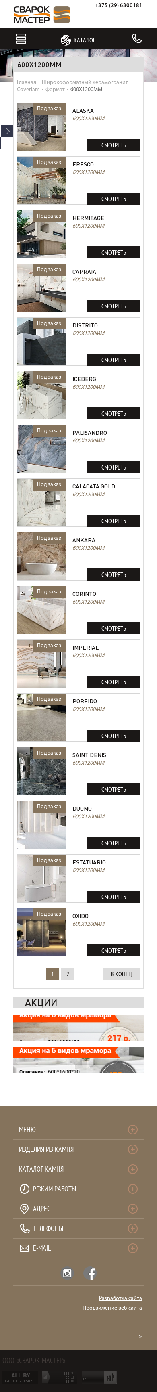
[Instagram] (67, 1273)
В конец (121, 974)
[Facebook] (90, 1273)
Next (7, 131)
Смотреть (113, 145)
